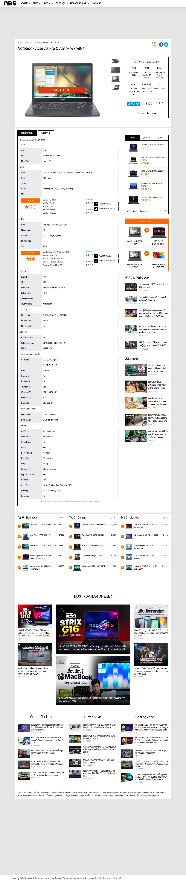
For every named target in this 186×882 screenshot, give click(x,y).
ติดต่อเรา (96, 3)
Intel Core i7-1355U (49, 213)
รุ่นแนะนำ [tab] (161, 137)
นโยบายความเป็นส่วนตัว (112, 878)
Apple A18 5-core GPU (50, 255)
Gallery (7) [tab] (46, 133)
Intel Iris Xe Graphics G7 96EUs (53, 258)
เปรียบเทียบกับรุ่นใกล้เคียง (137, 211)
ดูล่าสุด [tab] (132, 137)
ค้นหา (35, 3)
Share (142, 113)
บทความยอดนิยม (78, 3)
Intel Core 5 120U (49, 210)
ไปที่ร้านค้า (160, 104)
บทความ (47, 3)
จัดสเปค (24, 3)
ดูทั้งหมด (62, 517)
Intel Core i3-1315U (49, 200)
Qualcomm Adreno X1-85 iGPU (53, 265)
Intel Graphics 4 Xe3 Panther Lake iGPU (56, 252)
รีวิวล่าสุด (60, 3)
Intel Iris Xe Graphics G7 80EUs (53, 262)
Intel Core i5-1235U (49, 206)
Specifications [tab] (27, 133)
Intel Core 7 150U (48, 203)
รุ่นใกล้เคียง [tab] (146, 137)
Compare (153, 113)
